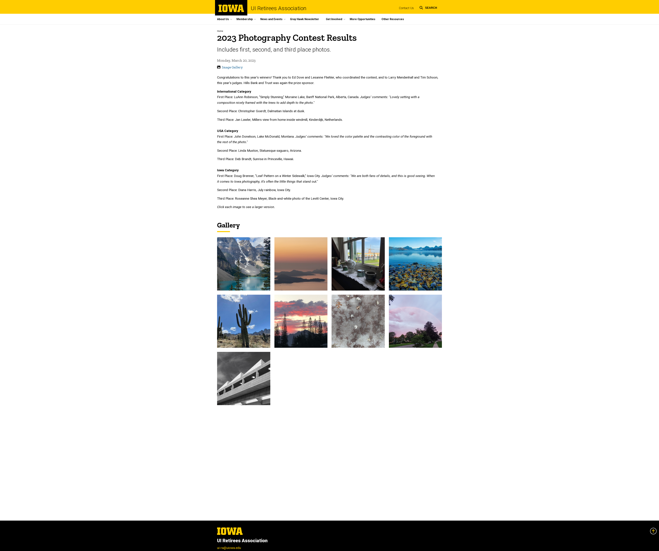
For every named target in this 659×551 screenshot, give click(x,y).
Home (220, 31)
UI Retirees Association (278, 8)
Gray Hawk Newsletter (304, 19)
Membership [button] (244, 19)
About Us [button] (223, 19)
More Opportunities (362, 19)
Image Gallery (232, 67)
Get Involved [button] (334, 19)
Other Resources (392, 19)
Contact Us (406, 8)
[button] (428, 7)
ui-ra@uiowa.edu (229, 548)
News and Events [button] (271, 19)
